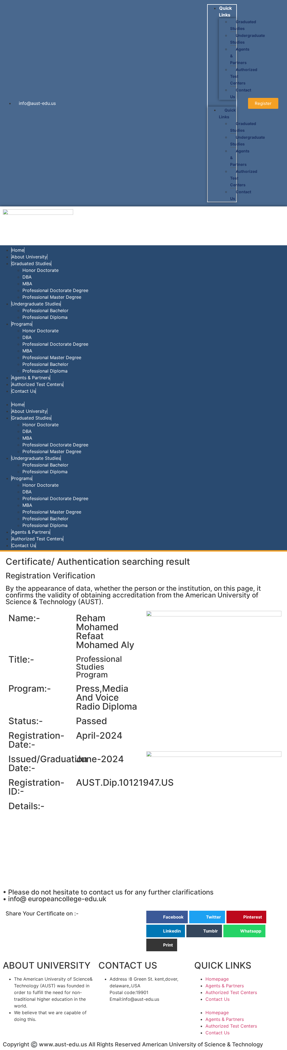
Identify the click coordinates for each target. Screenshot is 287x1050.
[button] (222, 103)
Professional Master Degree (51, 297)
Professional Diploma (45, 317)
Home (17, 250)
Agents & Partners (30, 377)
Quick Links (225, 11)
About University (29, 257)
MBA (27, 283)
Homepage (217, 979)
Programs (21, 324)
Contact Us (240, 93)
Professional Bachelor (45, 310)
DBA (27, 277)
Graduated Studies (243, 25)
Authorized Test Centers (37, 384)
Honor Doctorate (40, 270)
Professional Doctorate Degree (55, 290)
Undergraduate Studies (247, 38)
